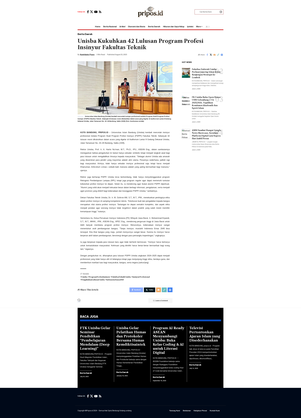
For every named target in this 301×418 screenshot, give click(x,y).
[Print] (221, 55)
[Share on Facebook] (207, 55)
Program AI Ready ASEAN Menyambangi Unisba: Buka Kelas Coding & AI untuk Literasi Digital (168, 340)
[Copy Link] (218, 55)
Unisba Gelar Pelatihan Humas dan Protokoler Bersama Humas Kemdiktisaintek (131, 336)
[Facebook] (87, 11)
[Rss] (100, 11)
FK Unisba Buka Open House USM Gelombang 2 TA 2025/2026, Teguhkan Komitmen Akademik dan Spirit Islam (206, 102)
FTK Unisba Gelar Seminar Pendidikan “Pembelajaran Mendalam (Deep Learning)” (95, 338)
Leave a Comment (161, 300)
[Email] (214, 55)
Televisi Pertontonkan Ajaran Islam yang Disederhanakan (204, 334)
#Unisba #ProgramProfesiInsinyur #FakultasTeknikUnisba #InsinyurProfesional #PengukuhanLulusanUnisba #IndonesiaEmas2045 (115, 278)
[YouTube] (96, 11)
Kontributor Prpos (87, 55)
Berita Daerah (85, 34)
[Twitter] (91, 11)
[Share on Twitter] (210, 55)
